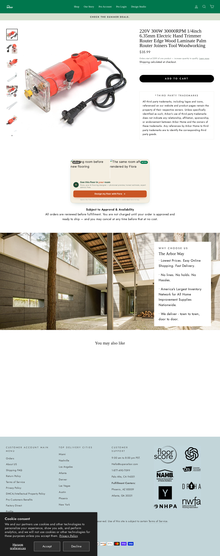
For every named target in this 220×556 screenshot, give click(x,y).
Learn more (204, 58)
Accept (47, 546)
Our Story (89, 6)
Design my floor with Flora (110, 194)
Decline (76, 546)
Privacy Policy (68, 536)
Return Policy (13, 476)
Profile (9, 511)
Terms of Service (15, 482)
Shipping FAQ (14, 470)
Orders (10, 458)
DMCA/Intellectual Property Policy (25, 493)
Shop (76, 6)
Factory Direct (14, 505)
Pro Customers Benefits (19, 499)
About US (11, 464)
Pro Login (121, 6)
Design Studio (138, 6)
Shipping (144, 62)
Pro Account (105, 6)
